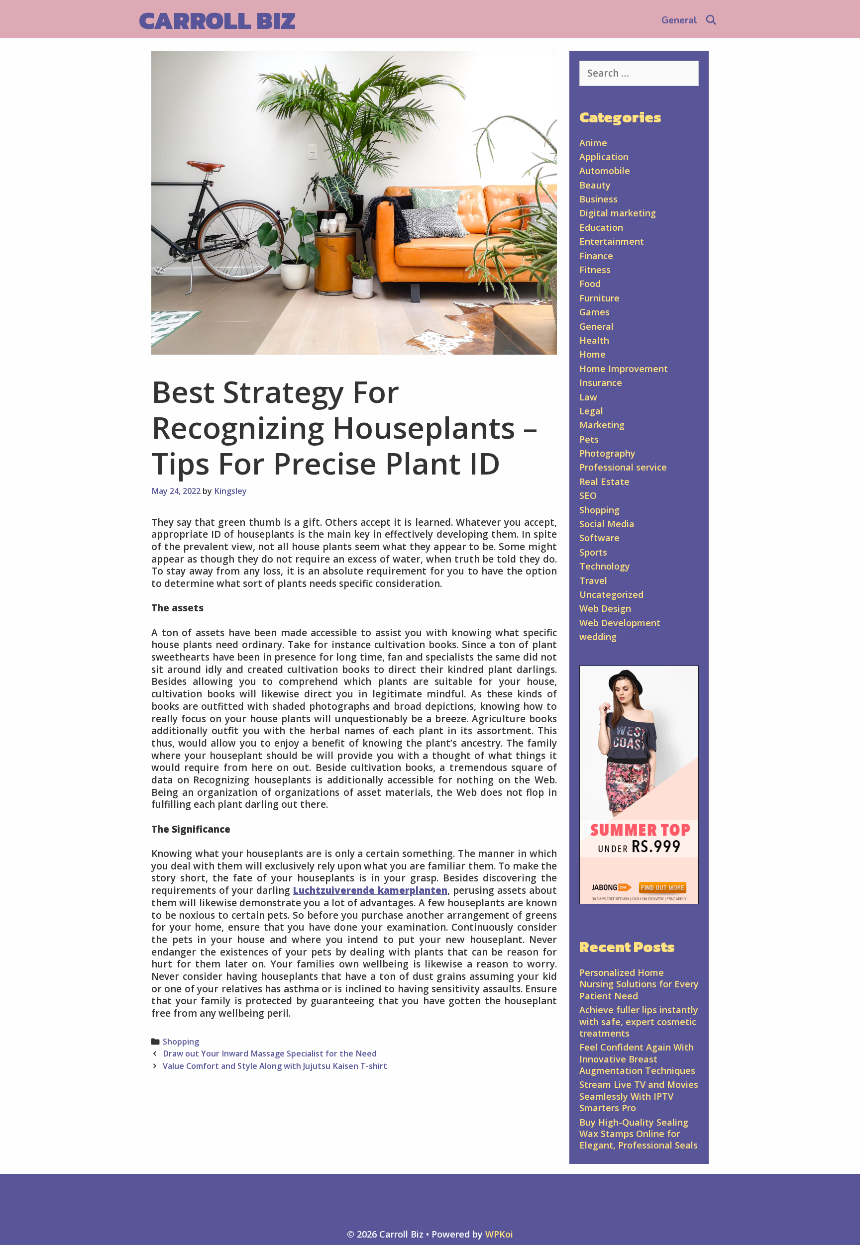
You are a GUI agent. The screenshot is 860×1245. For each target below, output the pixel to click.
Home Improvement (623, 369)
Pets (589, 439)
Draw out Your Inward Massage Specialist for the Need (270, 1053)
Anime (593, 143)
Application (604, 157)
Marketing (602, 425)
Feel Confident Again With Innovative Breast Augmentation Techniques (637, 1058)
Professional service (623, 467)
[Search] (711, 20)
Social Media (607, 524)
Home (592, 354)
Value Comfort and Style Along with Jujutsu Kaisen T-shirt (275, 1065)
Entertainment (611, 241)
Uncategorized (611, 594)
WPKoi (499, 1234)
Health (594, 340)
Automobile (604, 171)
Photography (607, 453)
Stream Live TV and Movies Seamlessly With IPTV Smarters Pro (638, 1096)
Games (594, 312)
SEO (588, 495)
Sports (593, 552)
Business (598, 199)
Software (599, 538)
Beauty (595, 185)
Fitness (595, 270)
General (679, 20)
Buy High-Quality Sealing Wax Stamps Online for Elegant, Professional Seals (638, 1133)
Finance (596, 256)
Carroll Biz (217, 20)
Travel (593, 580)
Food (590, 283)
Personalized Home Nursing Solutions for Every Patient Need (639, 984)
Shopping (181, 1041)
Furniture (599, 298)
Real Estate (604, 481)
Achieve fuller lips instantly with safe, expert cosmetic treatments (638, 1021)
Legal (591, 411)
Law (588, 397)
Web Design (605, 608)
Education (601, 227)
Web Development (619, 623)
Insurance (600, 382)
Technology (604, 566)
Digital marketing (617, 213)
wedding (598, 637)
